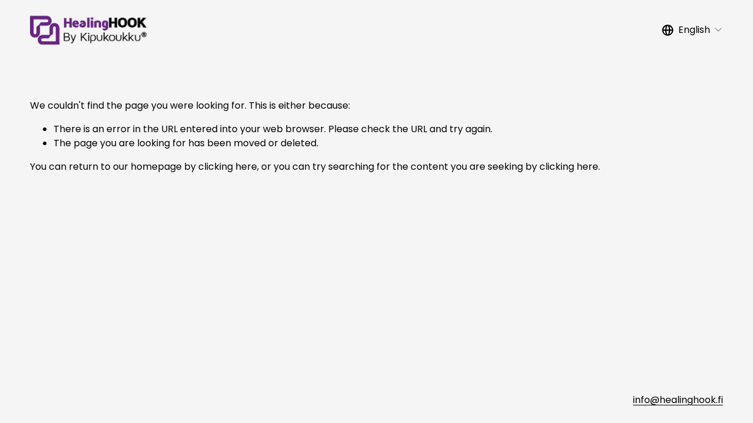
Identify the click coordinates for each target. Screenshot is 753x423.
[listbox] (692, 30)
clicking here (227, 166)
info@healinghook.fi (678, 400)
